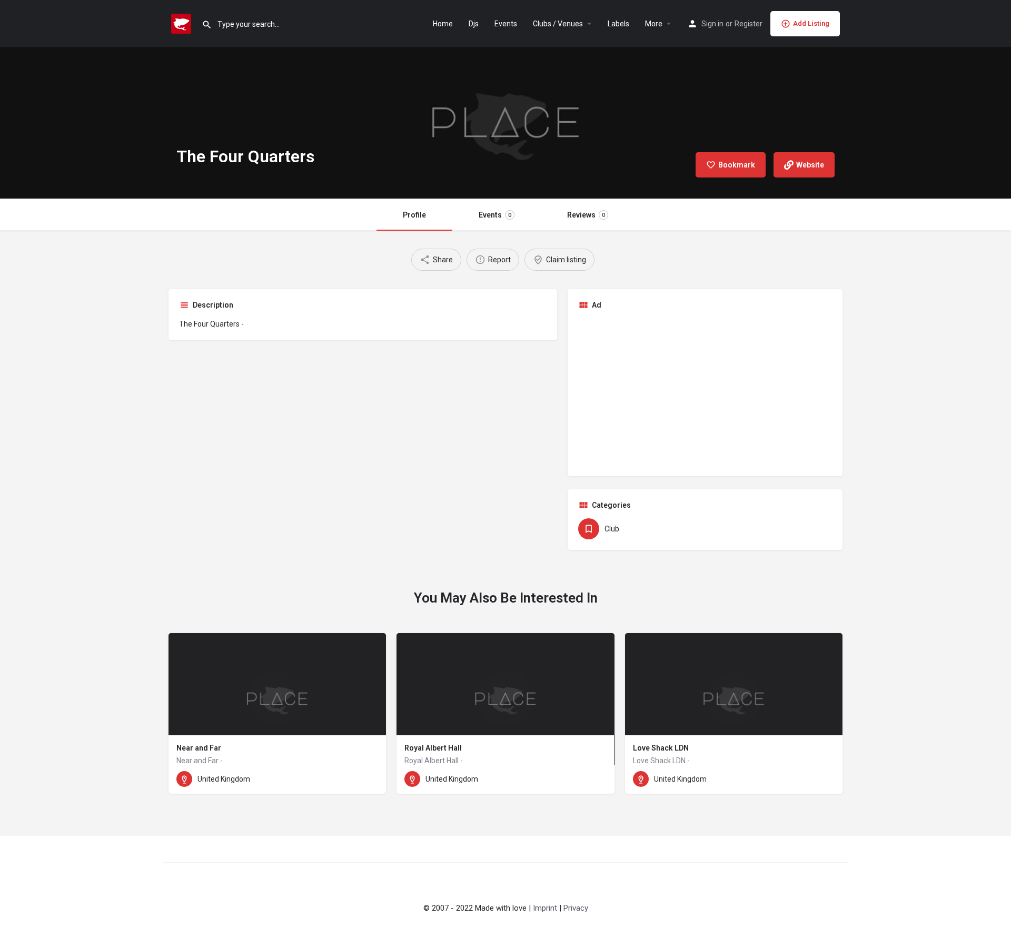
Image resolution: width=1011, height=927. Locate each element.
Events (505, 23)
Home (443, 23)
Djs (474, 23)
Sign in (712, 23)
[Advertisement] (705, 392)
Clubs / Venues (558, 23)
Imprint (545, 908)
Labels (618, 23)
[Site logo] (182, 22)
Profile (414, 215)
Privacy (575, 908)
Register (748, 23)
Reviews (586, 215)
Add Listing (811, 23)
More (653, 23)
